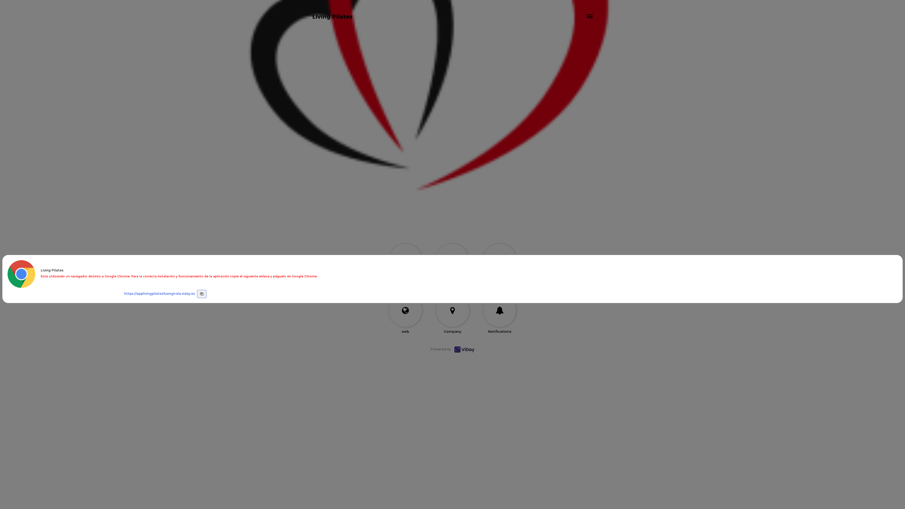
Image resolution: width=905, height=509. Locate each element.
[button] (590, 16)
